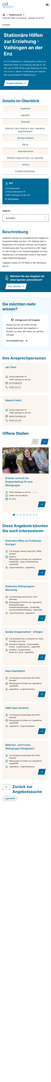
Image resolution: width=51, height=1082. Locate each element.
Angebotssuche (15, 15)
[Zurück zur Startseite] (3, 14)
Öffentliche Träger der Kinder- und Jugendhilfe (25, 158)
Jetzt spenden (14, 286)
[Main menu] (47, 5)
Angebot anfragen (14, 83)
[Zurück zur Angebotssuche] (6, 787)
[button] (45, 442)
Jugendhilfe (25, 115)
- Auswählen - (10, 218)
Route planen (13, 199)
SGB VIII (25, 144)
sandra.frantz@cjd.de (17, 416)
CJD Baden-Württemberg (25, 171)
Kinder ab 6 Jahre (27, 128)
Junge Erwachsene (25, 131)
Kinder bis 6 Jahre (12, 128)
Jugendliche (39, 128)
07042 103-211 (15, 387)
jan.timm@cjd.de (15, 383)
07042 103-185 (15, 420)
